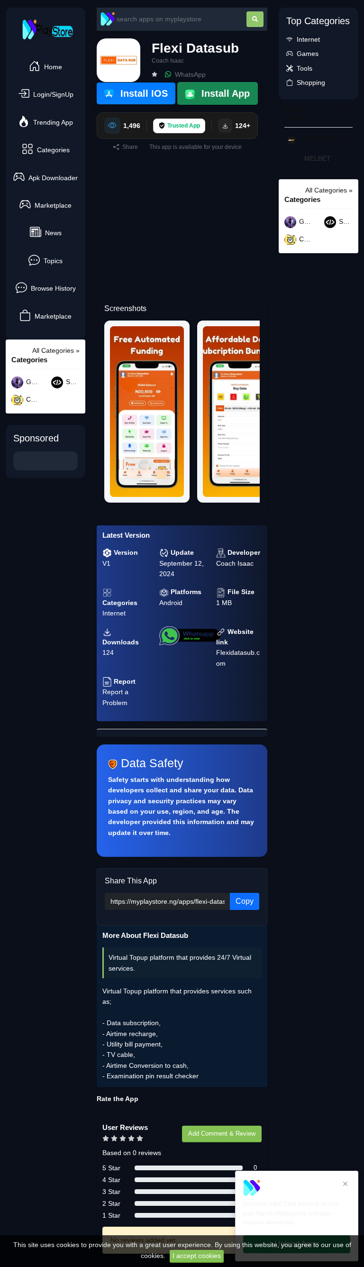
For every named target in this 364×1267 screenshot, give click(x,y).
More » (342, 108)
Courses (32, 400)
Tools (304, 68)
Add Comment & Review (221, 1133)
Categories (53, 150)
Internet (114, 613)
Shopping (311, 82)
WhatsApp (189, 74)
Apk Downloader (53, 178)
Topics (53, 261)
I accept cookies (197, 1255)
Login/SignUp (53, 94)
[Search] (255, 19)
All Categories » (56, 350)
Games (32, 382)
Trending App (53, 122)
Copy (245, 901)
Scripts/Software (72, 382)
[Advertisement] (182, 230)
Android (170, 602)
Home (53, 67)
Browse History (53, 288)
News (53, 233)
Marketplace (53, 205)
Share (129, 147)
